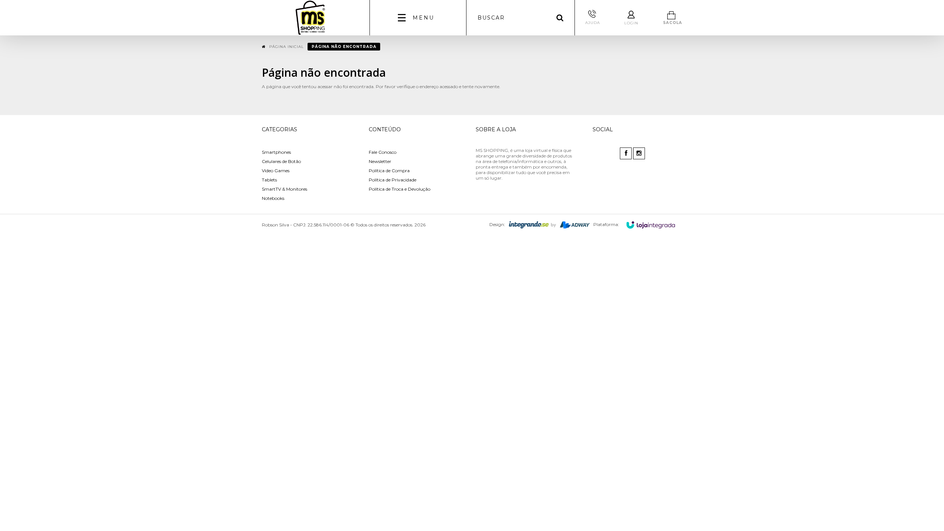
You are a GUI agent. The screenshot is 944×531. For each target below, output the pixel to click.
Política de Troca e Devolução (399, 189)
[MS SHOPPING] (310, 17)
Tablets (269, 180)
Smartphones (276, 152)
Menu (423, 17)
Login (631, 23)
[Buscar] (560, 17)
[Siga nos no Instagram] (639, 153)
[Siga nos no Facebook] (626, 153)
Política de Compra (389, 170)
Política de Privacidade (392, 180)
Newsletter (380, 161)
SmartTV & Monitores (284, 189)
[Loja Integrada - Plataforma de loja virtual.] (650, 225)
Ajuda (592, 22)
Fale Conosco (382, 152)
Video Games (275, 170)
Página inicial (286, 46)
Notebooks (273, 198)
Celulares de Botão (281, 161)
